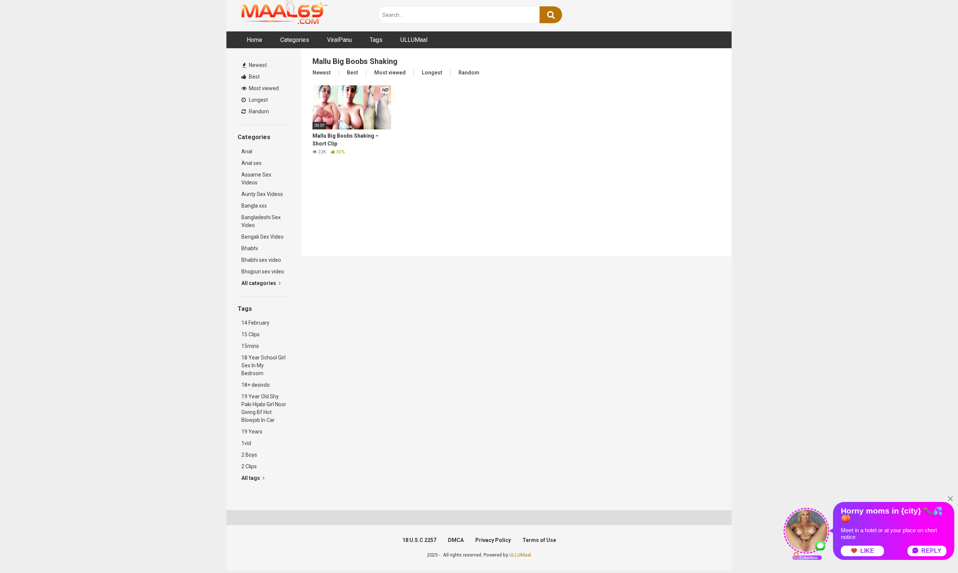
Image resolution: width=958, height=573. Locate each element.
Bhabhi (249, 248)
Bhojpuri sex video (262, 272)
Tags (376, 39)
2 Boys (249, 455)
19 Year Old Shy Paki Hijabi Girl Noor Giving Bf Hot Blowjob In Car (263, 408)
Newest (257, 65)
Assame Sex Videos (256, 179)
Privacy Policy (493, 540)
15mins (250, 346)
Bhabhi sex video (261, 260)
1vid (246, 443)
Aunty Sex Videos (262, 194)
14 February (255, 323)
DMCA (456, 540)
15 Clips (250, 334)
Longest (258, 100)
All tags (251, 478)
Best (254, 77)
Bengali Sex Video (262, 237)
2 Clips (249, 466)
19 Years (251, 432)
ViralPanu (339, 39)
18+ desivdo (255, 385)
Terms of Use (539, 540)
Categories (294, 39)
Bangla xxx (254, 206)
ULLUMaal (413, 39)
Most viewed (263, 88)
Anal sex (251, 163)
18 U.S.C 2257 (419, 540)
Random (258, 111)
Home (254, 39)
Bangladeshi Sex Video (261, 221)
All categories (259, 283)
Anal (246, 151)
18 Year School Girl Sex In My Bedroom (263, 365)
